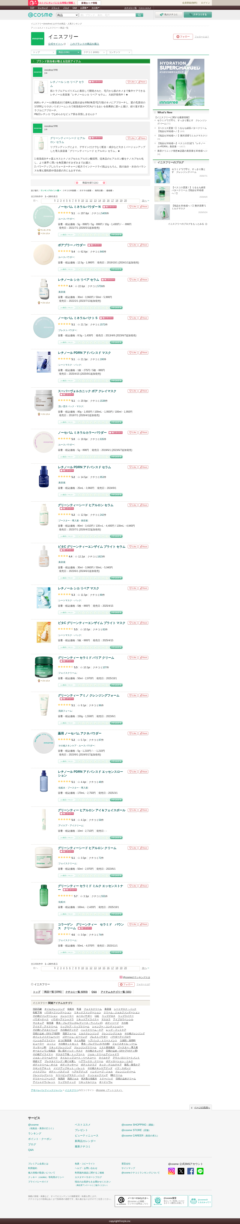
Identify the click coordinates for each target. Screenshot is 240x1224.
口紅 (97, 1016)
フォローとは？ (202, 37)
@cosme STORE (136, 1130)
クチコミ (91, 52)
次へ (144, 200)
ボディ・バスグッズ (59, 1071)
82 (104, 629)
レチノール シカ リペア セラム (67, 84)
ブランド (55, 8)
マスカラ (105, 1019)
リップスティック (67, 1082)
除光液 (50, 1023)
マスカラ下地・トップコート (70, 1054)
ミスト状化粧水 (107, 1047)
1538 (102, 400)
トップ (36, 52)
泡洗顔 (61, 1078)
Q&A (75, 8)
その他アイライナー (43, 1054)
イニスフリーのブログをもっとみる (186, 224)
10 (82, 200)
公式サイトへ (55, 43)
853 (102, 477)
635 (102, 439)
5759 (100, 286)
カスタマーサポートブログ (88, 1177)
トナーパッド (106, 1078)
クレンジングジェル (112, 1033)
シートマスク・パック (69, 365)
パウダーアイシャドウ (62, 1019)
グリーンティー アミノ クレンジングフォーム (88, 695)
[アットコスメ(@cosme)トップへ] (40, 15)
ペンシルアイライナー (44, 1040)
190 (102, 359)
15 (104, 200)
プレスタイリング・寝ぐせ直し (60, 1061)
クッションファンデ (98, 1075)
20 (125, 200)
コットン (51, 1044)
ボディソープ (112, 1023)
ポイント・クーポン (40, 1138)
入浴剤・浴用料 (128, 1040)
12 (91, 200)
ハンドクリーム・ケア (92, 1030)
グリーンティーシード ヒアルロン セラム (67, 140)
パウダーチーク (41, 1019)
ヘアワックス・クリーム (91, 1061)
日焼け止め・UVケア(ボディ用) (122, 1050)
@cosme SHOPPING (138, 1124)
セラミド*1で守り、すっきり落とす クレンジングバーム (182, 122)
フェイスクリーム (67, 673)
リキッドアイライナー (87, 1019)
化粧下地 (37, 1012)
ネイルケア (104, 1057)
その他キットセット (68, 1044)
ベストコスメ (145, 8)
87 (100, 740)
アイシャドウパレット (44, 1082)
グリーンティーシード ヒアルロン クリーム (87, 848)
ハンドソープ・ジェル (101, 1071)
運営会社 (126, 1163)
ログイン (205, 3)
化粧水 (61, 787)
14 (99, 200)
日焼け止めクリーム (126, 1078)
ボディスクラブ (89, 1064)
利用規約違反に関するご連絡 (89, 1172)
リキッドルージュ (88, 1082)
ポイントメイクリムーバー (46, 1037)
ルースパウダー (66, 219)
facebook (190, 1171)
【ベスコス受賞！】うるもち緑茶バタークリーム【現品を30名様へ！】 (182, 130)
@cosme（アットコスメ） (109, 1090)
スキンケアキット (42, 1068)
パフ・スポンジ (123, 1068)
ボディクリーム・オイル (45, 1064)
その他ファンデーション (45, 1016)
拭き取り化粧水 (89, 1078)
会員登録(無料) (189, 3)
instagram (171, 1171)
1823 (100, 556)
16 (108, 200)
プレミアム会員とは (38, 1163)
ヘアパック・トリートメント (102, 1040)
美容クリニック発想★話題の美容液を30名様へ (182, 152)
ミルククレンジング (89, 1033)
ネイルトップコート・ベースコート (78, 1057)
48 (100, 782)
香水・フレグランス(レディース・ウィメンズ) (79, 1023)
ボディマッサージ (69, 1064)
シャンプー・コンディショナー (108, 1026)
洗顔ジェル (73, 1078)
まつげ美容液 (64, 1040)
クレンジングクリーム (85, 1047)
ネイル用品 (79, 1040)
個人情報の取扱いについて (41, 1172)
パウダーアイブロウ (120, 1037)
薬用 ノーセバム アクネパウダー (79, 733)
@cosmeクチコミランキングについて (141, 1172)
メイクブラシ (39, 1071)
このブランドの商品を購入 (84, 43)
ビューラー (38, 1044)
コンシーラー (67, 1016)
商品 (63, 52)
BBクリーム (116, 1075)
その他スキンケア (67, 745)
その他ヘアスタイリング (45, 1030)
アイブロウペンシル (123, 1019)
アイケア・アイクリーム (70, 825)
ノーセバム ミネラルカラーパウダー (82, 432)
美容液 (61, 292)
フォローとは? (143, 984)
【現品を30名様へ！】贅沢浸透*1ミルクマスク (182, 137)
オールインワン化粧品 (44, 1050)
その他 (124, 1023)
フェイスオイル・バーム (124, 1044)
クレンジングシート (43, 1075)
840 (102, 251)
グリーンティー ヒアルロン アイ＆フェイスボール (91, 810)
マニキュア (38, 1023)
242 (102, 514)
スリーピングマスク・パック (70, 1075)
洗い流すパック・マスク (70, 406)
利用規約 (32, 1168)
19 (121, 200)
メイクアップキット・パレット (69, 1068)
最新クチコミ (83, 1146)
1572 (102, 324)
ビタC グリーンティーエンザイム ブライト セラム (91, 546)
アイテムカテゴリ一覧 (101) (116, 991)
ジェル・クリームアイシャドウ (103, 1054)
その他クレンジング (134, 1033)
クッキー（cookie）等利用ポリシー (46, 1177)
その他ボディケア (69, 1030)
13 (95, 200)
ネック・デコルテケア (110, 1064)
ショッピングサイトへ (107, 81)
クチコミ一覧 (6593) (76, 991)
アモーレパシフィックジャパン (46, 1090)
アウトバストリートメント (126, 1057)
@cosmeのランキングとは (136, 977)
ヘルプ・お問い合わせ (86, 1168)
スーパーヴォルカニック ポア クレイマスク (87, 391)
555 (103, 896)
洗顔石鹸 (37, 1009)
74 (100, 934)
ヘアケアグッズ (80, 1071)
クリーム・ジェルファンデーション (122, 1012)
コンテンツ (114, 52)
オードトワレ (106, 1082)
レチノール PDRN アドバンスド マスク (84, 352)
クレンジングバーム (125, 1071)
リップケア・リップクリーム (74, 1026)
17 (112, 200)
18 (117, 200)
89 (101, 594)
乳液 (79, 1009)
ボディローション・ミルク (119, 1061)
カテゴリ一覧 (130, 8)
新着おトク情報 (89, 3)
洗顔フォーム (65, 711)
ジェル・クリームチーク (45, 1057)
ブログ (66, 8)
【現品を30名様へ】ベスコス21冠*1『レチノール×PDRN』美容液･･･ (181, 145)
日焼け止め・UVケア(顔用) (46, 1033)
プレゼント (81, 1130)
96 (100, 705)
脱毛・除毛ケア (132, 1064)
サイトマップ (128, 1168)
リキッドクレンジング (60, 1047)
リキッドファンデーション (87, 1012)
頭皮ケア (37, 1061)
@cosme (41, 1126)
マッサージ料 (39, 1047)
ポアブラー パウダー (72, 245)
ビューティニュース (86, 1135)
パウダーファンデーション (57, 1012)
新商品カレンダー (85, 1140)
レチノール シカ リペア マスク (78, 588)
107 (104, 667)
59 (100, 820)
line (200, 1171)
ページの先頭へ (202, 1107)
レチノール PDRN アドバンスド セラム (84, 467)
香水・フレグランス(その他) (95, 1044)
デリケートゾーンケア (44, 1078)
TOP (32, 8)
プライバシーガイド (38, 1181)
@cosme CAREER (140, 1135)
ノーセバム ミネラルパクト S (78, 318)
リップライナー (126, 1016)
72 (100, 858)
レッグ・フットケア (116, 1030)
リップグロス (108, 1016)
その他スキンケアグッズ (100, 1068)
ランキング (43, 8)
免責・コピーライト (85, 1163)
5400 (103, 213)
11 (87, 200)
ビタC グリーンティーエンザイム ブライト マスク (91, 622)
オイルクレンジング (54, 1009)
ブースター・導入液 (68, 520)
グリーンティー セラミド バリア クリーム (86, 657)
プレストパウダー (67, 330)
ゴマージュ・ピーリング (74, 1037)
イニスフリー (42, 984)
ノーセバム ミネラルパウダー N (79, 206)
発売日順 (99, 191)
